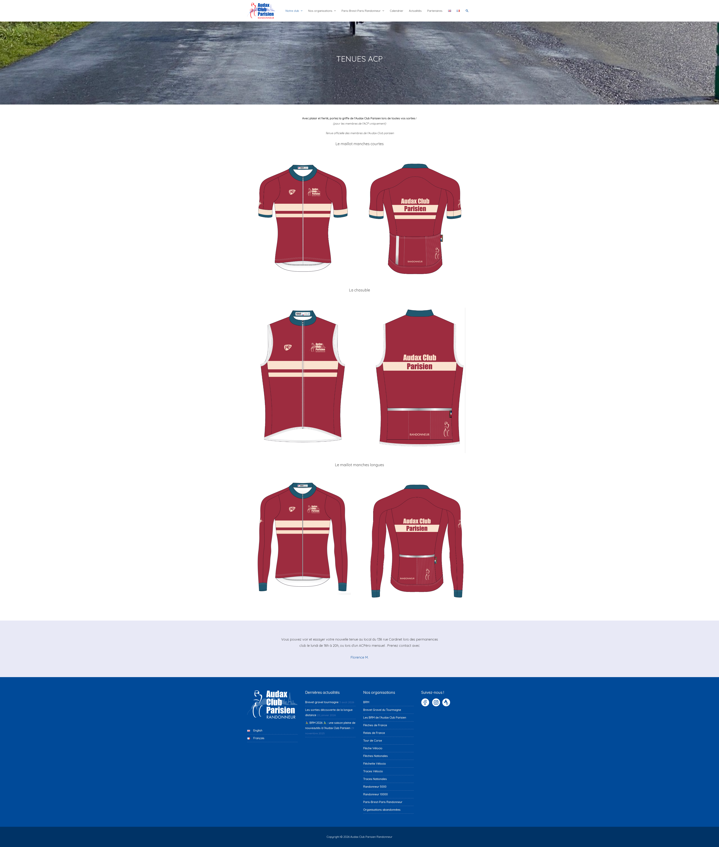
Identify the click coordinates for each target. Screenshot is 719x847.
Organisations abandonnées (382, 809)
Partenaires (434, 11)
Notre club (292, 11)
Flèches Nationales (375, 756)
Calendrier (396, 11)
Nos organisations (320, 11)
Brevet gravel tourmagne (322, 702)
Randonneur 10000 (375, 794)
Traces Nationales (375, 779)
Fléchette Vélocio (374, 763)
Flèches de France (375, 725)
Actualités (415, 11)
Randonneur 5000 (374, 786)
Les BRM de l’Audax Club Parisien (384, 717)
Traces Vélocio (373, 771)
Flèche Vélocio (372, 748)
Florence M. (359, 657)
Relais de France (374, 733)
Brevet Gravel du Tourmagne (382, 710)
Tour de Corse (372, 740)
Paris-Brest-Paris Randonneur (361, 11)
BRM (366, 702)
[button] (467, 11)
